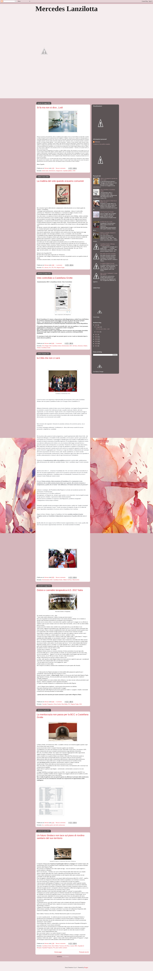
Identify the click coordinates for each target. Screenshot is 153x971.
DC (43, 267)
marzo (98, 331)
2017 (96, 334)
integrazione (59, 170)
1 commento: (59, 265)
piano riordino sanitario (61, 947)
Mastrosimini (76, 579)
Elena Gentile (57, 704)
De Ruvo (75, 345)
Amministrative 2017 (67, 345)
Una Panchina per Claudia (107, 212)
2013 (96, 343)
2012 (96, 346)
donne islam (45, 170)
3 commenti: (59, 343)
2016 (96, 337)
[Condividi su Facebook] (74, 168)
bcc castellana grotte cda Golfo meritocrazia (53, 825)
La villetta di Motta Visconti (107, 263)
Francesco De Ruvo (64, 946)
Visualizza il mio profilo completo (101, 144)
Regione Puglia (60, 267)
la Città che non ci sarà (48, 358)
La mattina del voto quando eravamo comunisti (60, 181)
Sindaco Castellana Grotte (43, 347)
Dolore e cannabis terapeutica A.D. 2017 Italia (60, 590)
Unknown (97, 142)
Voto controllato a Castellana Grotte (55, 278)
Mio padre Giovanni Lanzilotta (108, 253)
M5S (76, 946)
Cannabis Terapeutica (47, 704)
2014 (96, 341)
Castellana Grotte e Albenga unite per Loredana (107, 244)
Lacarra (72, 946)
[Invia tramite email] (69, 168)
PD (52, 267)
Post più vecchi (84, 952)
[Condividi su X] (72, 168)
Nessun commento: (61, 168)
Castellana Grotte (57, 579)
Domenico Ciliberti (82, 345)
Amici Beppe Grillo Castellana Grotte (51, 345)
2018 (96, 325)
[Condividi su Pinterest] (76, 168)
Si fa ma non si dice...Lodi (50, 107)
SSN (74, 170)
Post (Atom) (65, 956)
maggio (98, 327)
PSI (55, 267)
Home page (58, 952)
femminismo (52, 170)
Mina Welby (64, 704)
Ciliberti (65, 579)
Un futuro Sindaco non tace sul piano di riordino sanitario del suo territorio (60, 836)
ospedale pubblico (67, 170)
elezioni (46, 267)
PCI (50, 267)
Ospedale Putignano (47, 947)
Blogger (86, 967)
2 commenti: (59, 701)
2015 (96, 339)
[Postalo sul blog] (71, 168)
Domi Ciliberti (55, 946)
